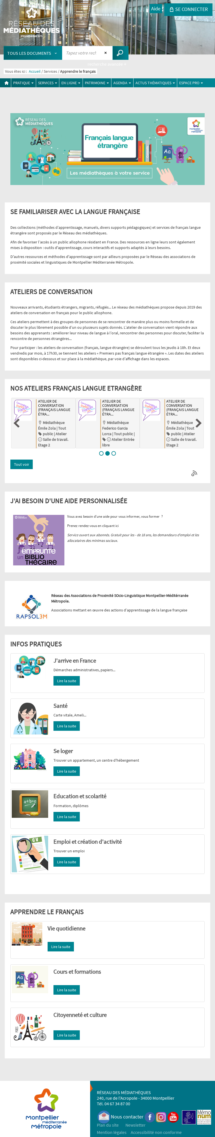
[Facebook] (150, 1116)
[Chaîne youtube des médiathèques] (173, 1116)
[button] (16, 423)
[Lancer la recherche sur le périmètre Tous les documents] (120, 53)
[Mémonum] (204, 1116)
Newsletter (135, 1125)
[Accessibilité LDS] (189, 1116)
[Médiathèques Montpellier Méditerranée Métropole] (32, 23)
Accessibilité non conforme (156, 1132)
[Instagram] (161, 1116)
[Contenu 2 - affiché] (107, 453)
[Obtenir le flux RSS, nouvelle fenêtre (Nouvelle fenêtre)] (195, 473)
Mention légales (112, 1132)
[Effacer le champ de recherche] (106, 53)
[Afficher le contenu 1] (101, 453)
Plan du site (108, 1125)
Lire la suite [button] (66, 680)
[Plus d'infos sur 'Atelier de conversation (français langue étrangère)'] (87, 410)
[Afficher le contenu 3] (113, 453)
